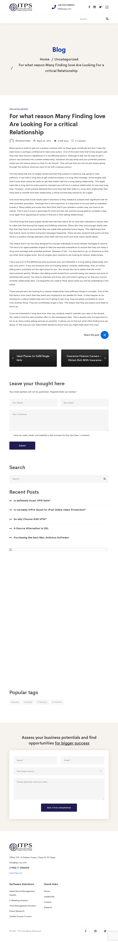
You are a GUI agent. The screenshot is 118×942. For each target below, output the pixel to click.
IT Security (42, 702)
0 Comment (80, 141)
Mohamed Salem (23, 141)
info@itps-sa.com (18, 862)
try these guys (69, 148)
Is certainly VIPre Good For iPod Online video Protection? (50, 509)
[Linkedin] (94, 7)
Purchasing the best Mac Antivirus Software (41, 537)
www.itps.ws (15, 872)
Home (44, 59)
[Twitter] (100, 7)
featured (28, 702)
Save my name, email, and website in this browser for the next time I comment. (52, 435)
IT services (56, 702)
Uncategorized (66, 59)
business (15, 702)
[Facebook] (89, 7)
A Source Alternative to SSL (31, 528)
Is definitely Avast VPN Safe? (32, 500)
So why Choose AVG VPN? (30, 519)
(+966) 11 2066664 (19, 867)
